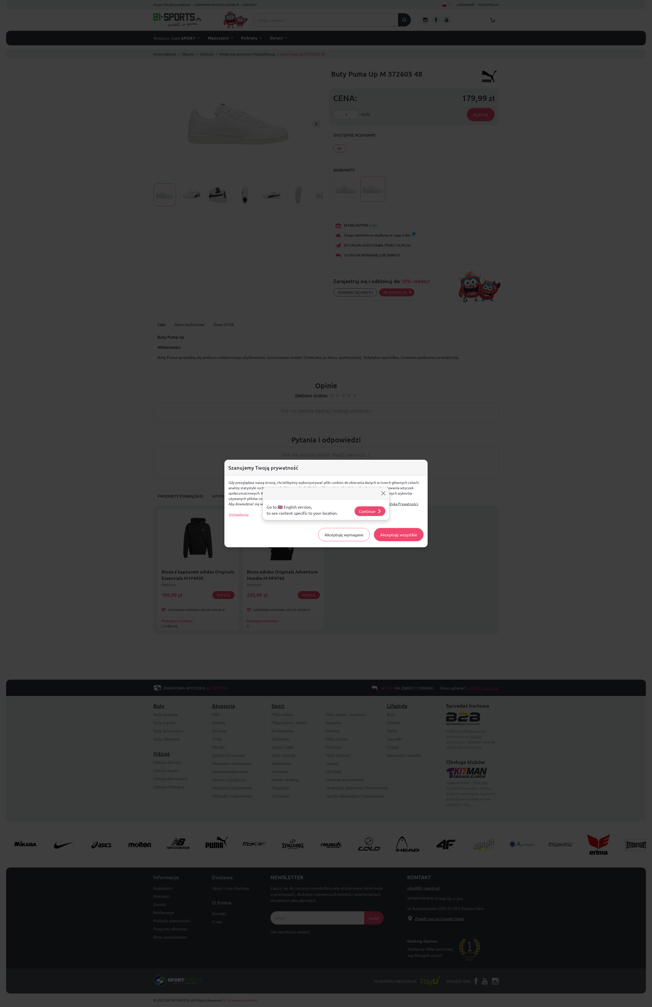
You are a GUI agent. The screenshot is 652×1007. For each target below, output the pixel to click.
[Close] (383, 493)
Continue (367, 511)
